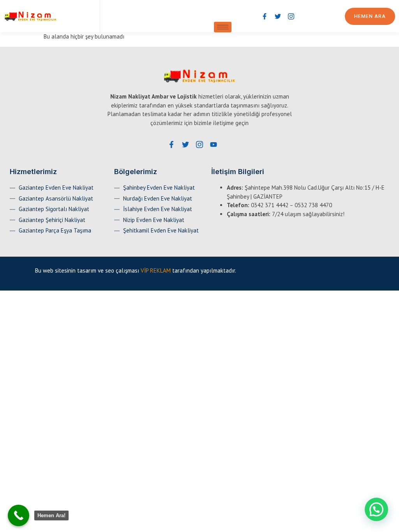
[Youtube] (213, 144)
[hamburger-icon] (222, 27)
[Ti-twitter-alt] (278, 16)
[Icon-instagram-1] (291, 16)
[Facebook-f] (264, 16)
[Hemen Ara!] (18, 515)
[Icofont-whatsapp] (304, 16)
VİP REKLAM (156, 270)
